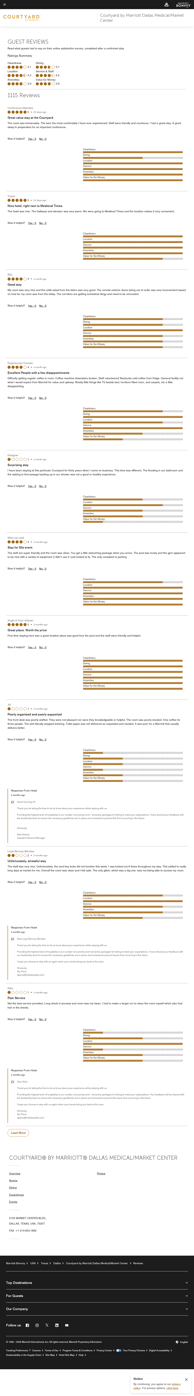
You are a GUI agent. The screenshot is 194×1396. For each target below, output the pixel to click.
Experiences (16, 1194)
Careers (36, 1350)
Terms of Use (51, 1350)
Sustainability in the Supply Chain (23, 1355)
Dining (13, 1187)
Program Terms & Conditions (77, 1350)
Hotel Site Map (66, 1355)
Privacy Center (104, 1350)
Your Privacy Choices (133, 1350)
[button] (166, 5)
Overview (14, 1173)
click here (172, 1388)
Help (81, 1355)
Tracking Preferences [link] (17, 1350)
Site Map (50, 1355)
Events (13, 1201)
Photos (101, 1173)
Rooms (13, 1180)
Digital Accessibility (159, 1350)
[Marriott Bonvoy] (181, 4)
